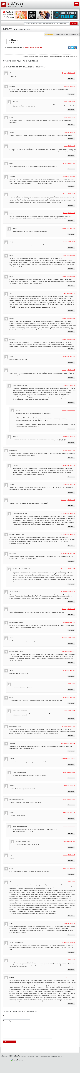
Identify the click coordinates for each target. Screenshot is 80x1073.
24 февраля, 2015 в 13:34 (68, 743)
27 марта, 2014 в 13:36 (69, 255)
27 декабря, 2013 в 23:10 (68, 241)
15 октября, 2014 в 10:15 (68, 609)
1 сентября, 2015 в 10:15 (68, 959)
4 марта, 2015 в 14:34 (69, 812)
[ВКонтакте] (69, 47)
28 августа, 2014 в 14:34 (68, 318)
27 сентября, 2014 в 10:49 (68, 591)
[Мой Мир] (75, 47)
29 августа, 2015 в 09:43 (68, 942)
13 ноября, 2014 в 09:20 (68, 726)
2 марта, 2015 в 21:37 (69, 785)
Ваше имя (6, 1016)
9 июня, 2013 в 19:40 (69, 146)
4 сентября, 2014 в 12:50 (68, 356)
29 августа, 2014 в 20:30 (68, 339)
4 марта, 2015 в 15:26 (69, 826)
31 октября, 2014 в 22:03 (68, 697)
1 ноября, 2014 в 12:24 (69, 710)
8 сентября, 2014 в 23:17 (68, 410)
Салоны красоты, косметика (32, 47)
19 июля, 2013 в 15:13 (69, 193)
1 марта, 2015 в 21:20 (69, 772)
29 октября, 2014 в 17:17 (68, 651)
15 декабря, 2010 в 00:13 (68, 73)
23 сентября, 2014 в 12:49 (68, 553)
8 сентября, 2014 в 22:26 (68, 436)
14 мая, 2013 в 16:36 (69, 86)
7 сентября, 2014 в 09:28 (68, 450)
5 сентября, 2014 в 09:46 (68, 385)
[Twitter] (72, 47)
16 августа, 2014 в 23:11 (68, 293)
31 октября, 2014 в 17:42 (68, 670)
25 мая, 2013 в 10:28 (69, 132)
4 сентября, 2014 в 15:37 (68, 370)
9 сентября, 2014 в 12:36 (68, 465)
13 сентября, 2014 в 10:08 (68, 500)
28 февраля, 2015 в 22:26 (68, 758)
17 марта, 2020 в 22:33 (69, 101)
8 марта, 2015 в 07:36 (69, 868)
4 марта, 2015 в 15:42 (69, 854)
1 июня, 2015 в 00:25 (69, 881)
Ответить (71, 78)
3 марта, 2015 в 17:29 (69, 799)
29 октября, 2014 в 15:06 (68, 637)
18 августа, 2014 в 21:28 (68, 228)
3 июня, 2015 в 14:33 (69, 923)
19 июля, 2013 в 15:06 (69, 176)
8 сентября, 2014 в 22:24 (68, 484)
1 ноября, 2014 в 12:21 (69, 683)
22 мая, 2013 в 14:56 (69, 117)
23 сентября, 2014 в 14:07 (68, 568)
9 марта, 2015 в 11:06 (69, 841)
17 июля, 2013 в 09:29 (69, 163)
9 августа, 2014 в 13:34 (68, 276)
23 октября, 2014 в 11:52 (68, 622)
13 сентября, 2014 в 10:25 (68, 534)
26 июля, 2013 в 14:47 (69, 213)
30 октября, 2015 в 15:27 (68, 977)
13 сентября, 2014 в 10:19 (68, 513)
